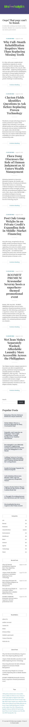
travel (19, 711)
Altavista (11, 693)
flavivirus (10, 699)
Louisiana (13, 701)
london (9, 701)
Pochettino (22, 705)
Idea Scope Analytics (16, 721)
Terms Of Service (7, 638)
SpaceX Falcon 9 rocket (7, 711)
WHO (6, 712)
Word (3, 552)
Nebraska (22, 703)
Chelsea (21, 695)
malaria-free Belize (22, 701)
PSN (16, 707)
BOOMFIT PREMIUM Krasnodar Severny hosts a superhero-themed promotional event (14, 286)
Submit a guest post (7, 635)
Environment (6, 533)
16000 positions (5, 693)
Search (4, 399)
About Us (5, 619)
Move (3, 539)
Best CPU (11, 695)
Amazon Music (20, 693)
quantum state (20, 707)
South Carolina (20, 709)
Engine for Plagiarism (13, 697)
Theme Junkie (15, 723)
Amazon (15, 693)
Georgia (20, 699)
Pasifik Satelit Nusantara (14, 705)
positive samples (6, 707)
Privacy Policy (6, 632)
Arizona (4, 695)
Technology (5, 549)
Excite (19, 697)
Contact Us (5, 625)
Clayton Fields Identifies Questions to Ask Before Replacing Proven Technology (14, 105)
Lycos (17, 701)
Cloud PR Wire (10, 38)
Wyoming (9, 712)
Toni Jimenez (15, 711)
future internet (15, 699)
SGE (16, 709)
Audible (7, 695)
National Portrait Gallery (14, 703)
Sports (4, 545)
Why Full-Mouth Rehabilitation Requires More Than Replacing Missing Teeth (14, 48)
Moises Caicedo (5, 703)
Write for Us (5, 641)
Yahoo (13, 712)
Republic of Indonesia (7, 709)
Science (4, 542)
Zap (15, 712)
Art (3, 520)
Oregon (7, 705)
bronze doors (17, 695)
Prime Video (12, 707)
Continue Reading (14, 84)
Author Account (6, 622)
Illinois (6, 701)
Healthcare (5, 536)
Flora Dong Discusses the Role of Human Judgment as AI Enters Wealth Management (15, 163)
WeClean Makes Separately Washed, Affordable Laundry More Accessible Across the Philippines (14, 349)
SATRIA (13, 709)
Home (4, 628)
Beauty (4, 523)
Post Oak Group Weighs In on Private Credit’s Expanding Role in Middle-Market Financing (14, 226)
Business (4, 526)
